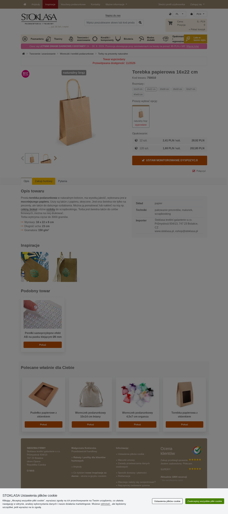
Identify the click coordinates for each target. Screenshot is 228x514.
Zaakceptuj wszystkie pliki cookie (204, 501)
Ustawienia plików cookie (167, 501)
